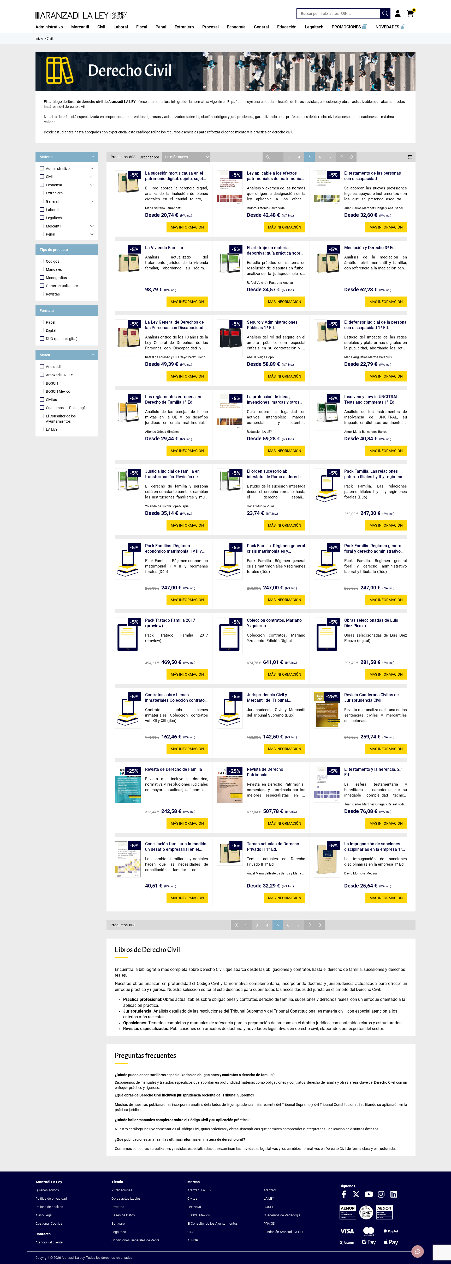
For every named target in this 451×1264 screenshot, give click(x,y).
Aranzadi (53, 367)
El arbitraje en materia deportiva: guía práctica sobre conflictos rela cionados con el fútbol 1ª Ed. (275, 250)
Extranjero (54, 193)
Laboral (52, 210)
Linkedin (394, 1194)
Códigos (52, 261)
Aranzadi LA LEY (59, 375)
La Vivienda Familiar (164, 247)
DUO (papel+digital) (62, 339)
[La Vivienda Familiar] (128, 263)
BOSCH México (58, 391)
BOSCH (52, 383)
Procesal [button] (210, 26)
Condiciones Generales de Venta (135, 1240)
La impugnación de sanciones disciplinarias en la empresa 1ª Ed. (373, 846)
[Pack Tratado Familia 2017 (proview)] (128, 636)
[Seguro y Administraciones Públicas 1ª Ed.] (230, 337)
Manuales (54, 269)
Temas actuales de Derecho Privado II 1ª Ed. (273, 846)
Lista (410, 157)
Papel (50, 322)
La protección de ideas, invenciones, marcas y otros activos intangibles (273, 399)
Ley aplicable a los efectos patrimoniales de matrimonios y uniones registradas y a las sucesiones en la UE (275, 176)
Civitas (51, 400)
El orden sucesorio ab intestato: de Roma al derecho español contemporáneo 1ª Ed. (276, 474)
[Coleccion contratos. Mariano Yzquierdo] (230, 636)
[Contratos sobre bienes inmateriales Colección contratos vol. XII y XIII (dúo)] (128, 710)
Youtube (369, 1194)
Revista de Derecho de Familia (173, 769)
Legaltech (54, 218)
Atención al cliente (49, 1242)
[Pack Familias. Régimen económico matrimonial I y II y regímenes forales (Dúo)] (128, 561)
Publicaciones (121, 1190)
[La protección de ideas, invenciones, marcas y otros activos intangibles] (230, 412)
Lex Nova (194, 1207)
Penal (50, 234)
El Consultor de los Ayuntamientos (61, 418)
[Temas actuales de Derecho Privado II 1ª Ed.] (230, 853)
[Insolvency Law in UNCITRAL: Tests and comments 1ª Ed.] (327, 412)
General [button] (261, 26)
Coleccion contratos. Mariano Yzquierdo (274, 623)
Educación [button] (286, 26)
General (52, 201)
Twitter (356, 1194)
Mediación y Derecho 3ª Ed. (370, 247)
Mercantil (53, 226)
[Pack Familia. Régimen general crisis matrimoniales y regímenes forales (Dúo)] (230, 561)
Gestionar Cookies (48, 1223)
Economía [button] (236, 26)
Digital (51, 330)
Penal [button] (161, 26)
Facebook (344, 1194)
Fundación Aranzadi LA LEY (284, 1232)
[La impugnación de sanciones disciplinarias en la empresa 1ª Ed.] (327, 859)
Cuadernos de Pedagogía (66, 408)
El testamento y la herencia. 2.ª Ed (373, 772)
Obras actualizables (62, 286)
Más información (187, 227)
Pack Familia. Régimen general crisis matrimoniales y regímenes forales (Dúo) (276, 548)
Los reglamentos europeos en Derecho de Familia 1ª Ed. (173, 399)
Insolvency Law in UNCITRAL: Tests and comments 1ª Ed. (372, 399)
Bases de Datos (123, 1215)
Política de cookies (49, 1207)
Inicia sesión (398, 13)
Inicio (39, 38)
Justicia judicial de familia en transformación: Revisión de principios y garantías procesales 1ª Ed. (176, 474)
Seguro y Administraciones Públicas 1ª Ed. (272, 325)
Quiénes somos (47, 1190)
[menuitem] (49, 27)
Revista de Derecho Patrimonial (265, 772)
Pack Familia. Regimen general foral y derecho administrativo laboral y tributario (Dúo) (373, 548)
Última (351, 157)
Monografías (56, 278)
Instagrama (381, 1194)
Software (118, 1223)
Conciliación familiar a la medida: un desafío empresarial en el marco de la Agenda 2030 (176, 846)
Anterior (278, 157)
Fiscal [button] (141, 26)
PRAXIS (269, 1223)
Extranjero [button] (184, 26)
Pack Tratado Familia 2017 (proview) (170, 623)
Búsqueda (385, 13)
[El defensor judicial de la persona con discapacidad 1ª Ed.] (327, 331)
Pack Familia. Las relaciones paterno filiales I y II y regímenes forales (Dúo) (375, 474)
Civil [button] (101, 26)
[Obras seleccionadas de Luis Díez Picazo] (327, 636)
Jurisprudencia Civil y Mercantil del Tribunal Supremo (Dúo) (267, 697)
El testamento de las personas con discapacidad (372, 176)
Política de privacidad (51, 1198)
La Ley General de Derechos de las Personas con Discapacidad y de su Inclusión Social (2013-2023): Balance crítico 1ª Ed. (175, 325)
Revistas (53, 294)
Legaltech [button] (314, 26)
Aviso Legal (43, 1215)
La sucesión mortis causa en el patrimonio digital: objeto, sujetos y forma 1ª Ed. (176, 176)
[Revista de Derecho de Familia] (128, 785)
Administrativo (58, 169)
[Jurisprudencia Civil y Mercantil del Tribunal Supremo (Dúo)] (230, 710)
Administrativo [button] (49, 26)
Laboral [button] (121, 26)
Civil (49, 177)
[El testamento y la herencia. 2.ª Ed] (327, 785)
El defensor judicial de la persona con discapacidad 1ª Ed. (375, 325)
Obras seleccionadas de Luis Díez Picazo (371, 623)
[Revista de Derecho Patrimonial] (230, 785)
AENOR (192, 1240)
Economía (54, 185)
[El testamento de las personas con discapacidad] (327, 188)
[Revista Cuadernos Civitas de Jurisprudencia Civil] (327, 710)
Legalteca (118, 1232)
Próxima (341, 157)
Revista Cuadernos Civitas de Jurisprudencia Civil (371, 697)
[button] (349, 27)
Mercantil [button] (80, 26)
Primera (268, 157)
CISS (190, 1232)
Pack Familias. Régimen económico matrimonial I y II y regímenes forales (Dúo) (173, 548)
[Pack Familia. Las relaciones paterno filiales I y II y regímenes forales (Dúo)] (327, 486)
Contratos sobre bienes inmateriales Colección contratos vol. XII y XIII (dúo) (176, 697)
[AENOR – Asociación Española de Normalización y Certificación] (366, 1218)
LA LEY (51, 429)
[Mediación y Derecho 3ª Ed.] (327, 263)
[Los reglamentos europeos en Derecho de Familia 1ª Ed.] (128, 412)
